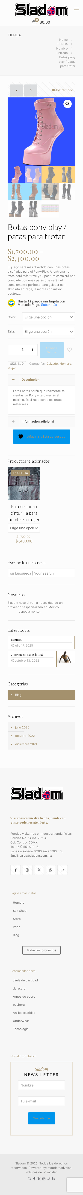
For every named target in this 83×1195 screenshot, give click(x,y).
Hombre (62, 48)
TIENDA (62, 44)
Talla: (11, 331)
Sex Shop (20, 910)
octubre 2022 (25, 736)
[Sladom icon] (48, 1178)
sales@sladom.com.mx (36, 855)
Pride (16, 927)
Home (63, 39)
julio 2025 (22, 727)
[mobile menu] (77, 9)
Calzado (62, 53)
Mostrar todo (63, 90)
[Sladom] (41, 9)
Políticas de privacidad (41, 1172)
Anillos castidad (24, 1013)
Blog (18, 695)
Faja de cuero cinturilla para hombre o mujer (24, 513)
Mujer (12, 368)
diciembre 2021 (26, 744)
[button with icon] (15, 870)
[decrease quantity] (13, 350)
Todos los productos (41, 950)
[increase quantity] (32, 350)
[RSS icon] (53, 1178)
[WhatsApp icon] (29, 1178)
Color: (12, 317)
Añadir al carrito (52, 350)
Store (17, 919)
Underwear (21, 1021)
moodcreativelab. (60, 1168)
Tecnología (20, 1029)
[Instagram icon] (44, 1178)
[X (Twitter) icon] (39, 1178)
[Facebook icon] (34, 1178)
